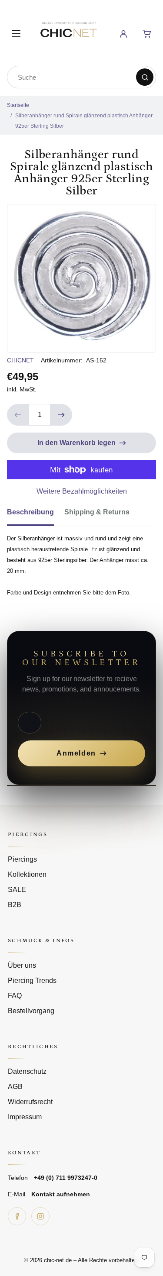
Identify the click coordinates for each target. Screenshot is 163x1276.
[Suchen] (144, 77)
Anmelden (76, 753)
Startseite (18, 105)
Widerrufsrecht (30, 1101)
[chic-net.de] (68, 32)
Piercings (22, 859)
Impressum (25, 1117)
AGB (15, 1086)
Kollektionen (27, 874)
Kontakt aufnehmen (60, 1194)
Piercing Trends (32, 980)
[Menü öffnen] (16, 34)
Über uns (22, 965)
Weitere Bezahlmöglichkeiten (82, 491)
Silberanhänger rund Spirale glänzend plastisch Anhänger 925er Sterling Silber (84, 121)
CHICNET (20, 360)
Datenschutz (27, 1071)
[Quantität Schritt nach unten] (18, 415)
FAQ (15, 995)
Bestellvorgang (31, 1010)
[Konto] (123, 34)
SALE (17, 889)
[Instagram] (40, 1216)
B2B (14, 904)
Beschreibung (30, 512)
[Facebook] (17, 1216)
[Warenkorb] (147, 34)
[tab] (35, 515)
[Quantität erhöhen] (61, 415)
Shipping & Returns (97, 512)
